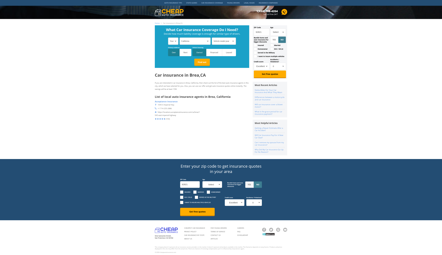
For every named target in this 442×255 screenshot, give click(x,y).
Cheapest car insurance (194, 228)
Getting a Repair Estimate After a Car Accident (269, 129)
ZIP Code (257, 27)
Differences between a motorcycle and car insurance (269, 98)
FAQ (238, 231)
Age (271, 27)
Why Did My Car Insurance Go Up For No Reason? (269, 150)
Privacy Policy (190, 231)
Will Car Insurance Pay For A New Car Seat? (269, 136)
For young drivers (219, 228)
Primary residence (174, 47)
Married (277, 45)
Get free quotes (270, 74)
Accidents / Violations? (274, 60)
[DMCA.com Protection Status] (268, 234)
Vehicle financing (197, 47)
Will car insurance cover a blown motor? (269, 105)
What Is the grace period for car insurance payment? (268, 112)
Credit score (258, 62)
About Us (188, 239)
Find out (202, 62)
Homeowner (263, 49)
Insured (261, 45)
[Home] (169, 12)
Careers (240, 228)
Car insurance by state (194, 235)
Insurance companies (268, 3)
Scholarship (242, 235)
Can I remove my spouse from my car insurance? (269, 143)
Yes (255, 45)
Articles (214, 239)
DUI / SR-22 (278, 49)
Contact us (216, 235)
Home (157, 23)
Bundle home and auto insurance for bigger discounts (261, 40)
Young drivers (233, 3)
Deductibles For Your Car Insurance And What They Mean (268, 91)
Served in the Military (266, 53)
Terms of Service (218, 231)
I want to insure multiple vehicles (271, 56)
